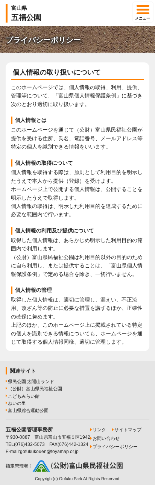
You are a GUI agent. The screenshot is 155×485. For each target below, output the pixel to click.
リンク (99, 429)
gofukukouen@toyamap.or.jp (49, 451)
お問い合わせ (106, 438)
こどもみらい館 (24, 396)
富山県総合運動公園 (28, 410)
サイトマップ (127, 429)
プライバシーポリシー (115, 446)
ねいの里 (17, 403)
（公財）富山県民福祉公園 (35, 388)
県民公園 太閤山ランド (31, 381)
